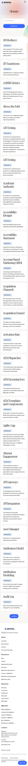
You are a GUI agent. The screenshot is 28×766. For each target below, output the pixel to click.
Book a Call (22, 762)
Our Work (4, 641)
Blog (2, 658)
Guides (3, 661)
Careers (3, 647)
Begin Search (14, 26)
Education (4, 695)
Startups (3, 687)
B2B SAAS (4, 701)
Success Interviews (7, 650)
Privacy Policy (4, 758)
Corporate (4, 690)
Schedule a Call (5, 744)
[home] (6, 2)
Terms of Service (14, 758)
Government (5, 698)
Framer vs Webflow (6, 673)
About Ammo (5, 644)
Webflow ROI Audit (6, 664)
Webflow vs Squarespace (8, 676)
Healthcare (4, 693)
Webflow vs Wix (5, 679)
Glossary (3, 667)
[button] (25, 2)
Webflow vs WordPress (8, 670)
